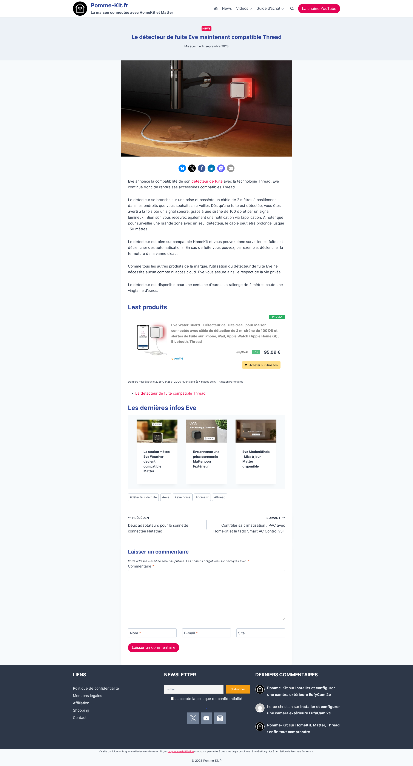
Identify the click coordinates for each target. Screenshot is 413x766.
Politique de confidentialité (96, 688)
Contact (79, 717)
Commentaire (141, 566)
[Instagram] (220, 718)
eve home (182, 497)
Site (241, 633)
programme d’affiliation (181, 751)
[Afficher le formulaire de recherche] (292, 8)
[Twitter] (193, 718)
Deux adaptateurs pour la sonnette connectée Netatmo (158, 524)
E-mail (191, 633)
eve (165, 497)
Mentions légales (87, 696)
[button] (182, 168)
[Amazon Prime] (225, 358)
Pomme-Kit (277, 688)
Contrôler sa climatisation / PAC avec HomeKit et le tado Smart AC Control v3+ (249, 524)
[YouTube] (206, 718)
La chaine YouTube (319, 8)
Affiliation (81, 703)
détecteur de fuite (207, 181)
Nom (135, 633)
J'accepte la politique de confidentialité (208, 699)
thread (219, 497)
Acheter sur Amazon (263, 365)
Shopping (81, 710)
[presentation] (157, 431)
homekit (202, 497)
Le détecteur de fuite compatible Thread (170, 393)
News (227, 8)
